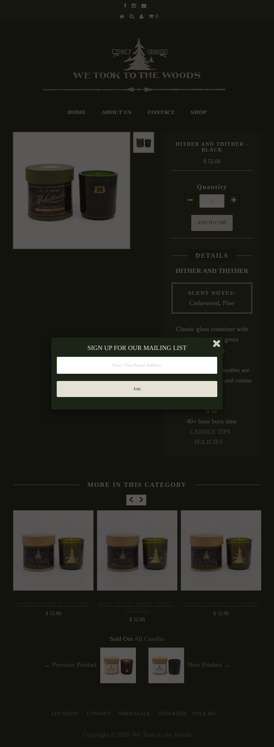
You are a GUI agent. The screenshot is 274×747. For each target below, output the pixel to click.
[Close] (216, 343)
